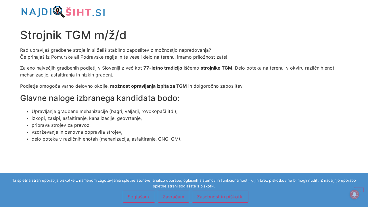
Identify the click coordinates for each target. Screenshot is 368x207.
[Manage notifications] (354, 194)
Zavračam (173, 197)
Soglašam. (139, 197)
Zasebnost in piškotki (220, 197)
